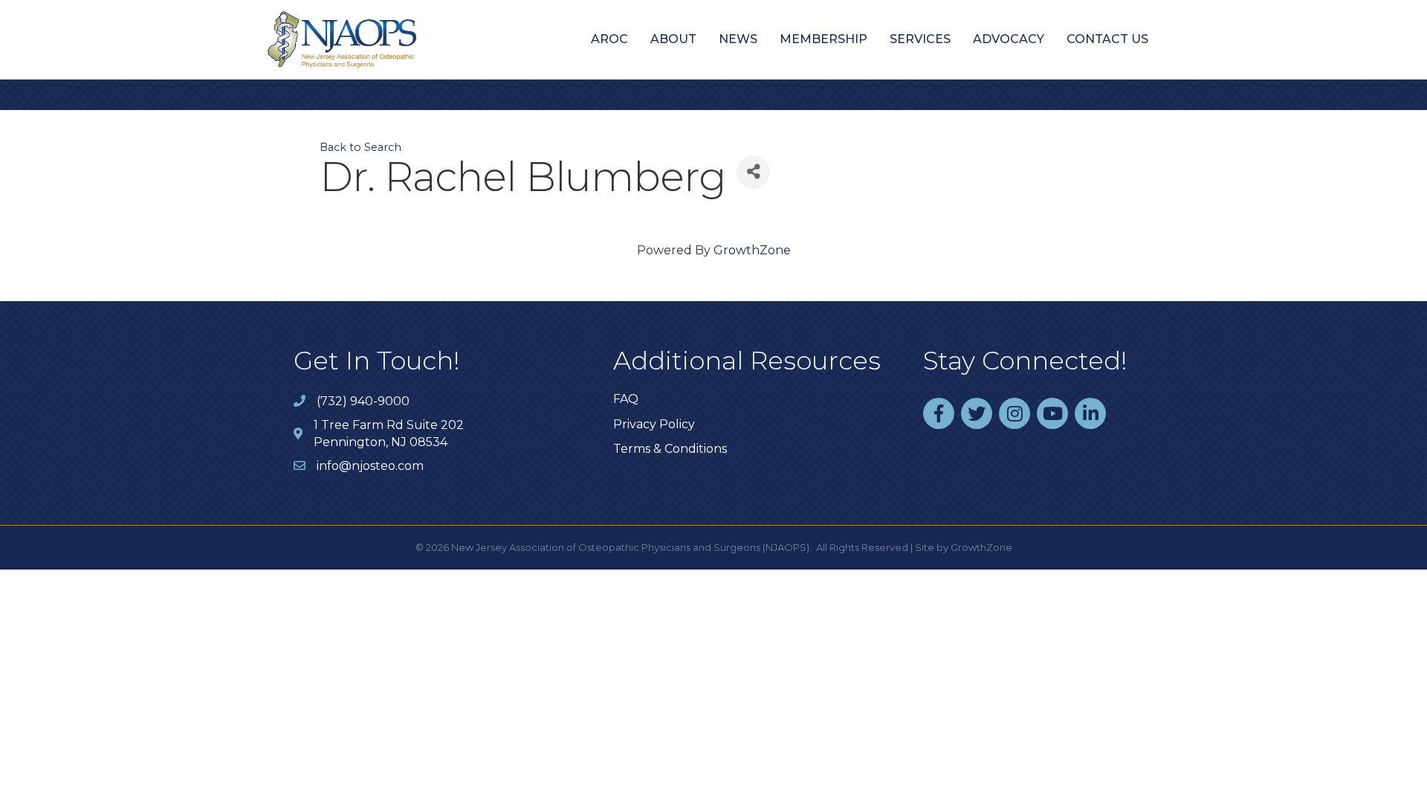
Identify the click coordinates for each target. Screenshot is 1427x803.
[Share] (753, 172)
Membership (823, 39)
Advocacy (1008, 39)
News (738, 39)
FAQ (625, 399)
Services (920, 39)
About (673, 39)
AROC (609, 39)
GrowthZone (752, 250)
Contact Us (1107, 39)
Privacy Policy (654, 424)
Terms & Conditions (670, 449)
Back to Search (360, 147)
